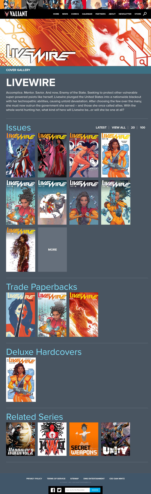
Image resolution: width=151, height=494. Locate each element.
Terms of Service (56, 478)
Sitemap (74, 478)
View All (119, 127)
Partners (101, 14)
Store (138, 14)
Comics (75, 14)
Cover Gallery (18, 70)
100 (142, 127)
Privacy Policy (34, 478)
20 (133, 127)
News (65, 14)
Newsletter (125, 14)
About (112, 14)
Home (56, 14)
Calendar (87, 14)
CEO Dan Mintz (117, 478)
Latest (101, 127)
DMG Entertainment (94, 478)
